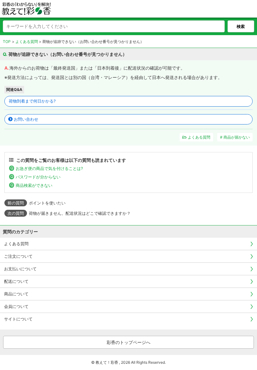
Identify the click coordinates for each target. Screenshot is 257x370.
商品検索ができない (34, 185)
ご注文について (18, 256)
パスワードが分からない (38, 176)
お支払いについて (20, 268)
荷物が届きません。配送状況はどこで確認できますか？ (80, 213)
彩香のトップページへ (128, 342)
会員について (16, 306)
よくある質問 (26, 41)
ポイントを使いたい (47, 202)
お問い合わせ (26, 119)
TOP (7, 41)
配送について (16, 281)
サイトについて (18, 318)
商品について (16, 293)
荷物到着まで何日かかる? (32, 100)
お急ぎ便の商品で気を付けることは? (49, 168)
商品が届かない (236, 137)
